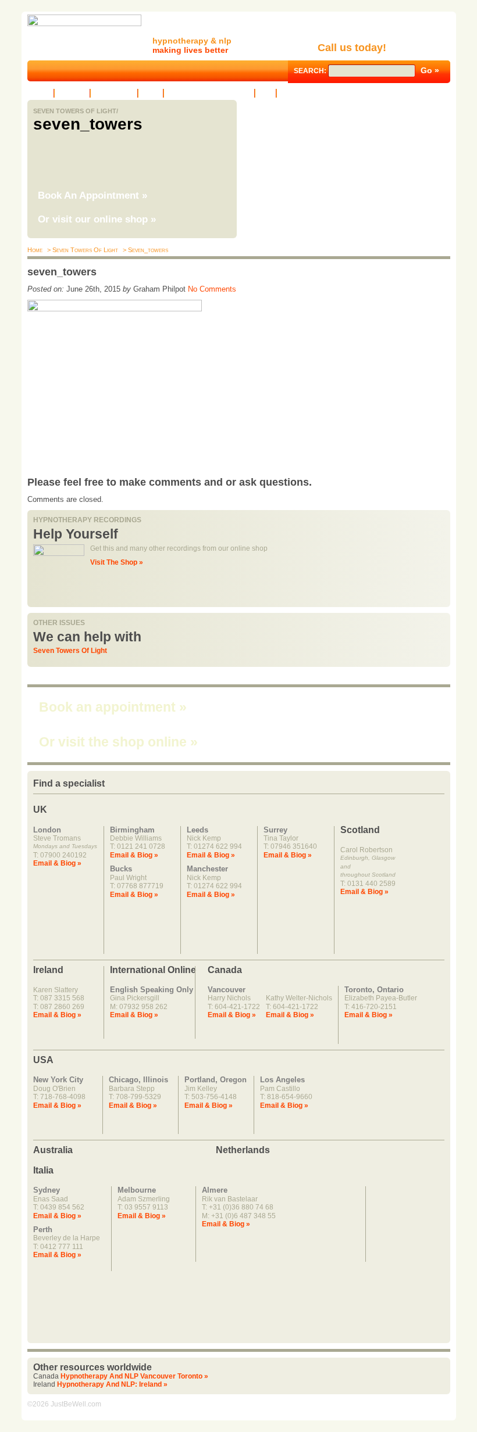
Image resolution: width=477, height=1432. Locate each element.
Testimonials (114, 93)
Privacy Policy (302, 93)
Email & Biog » (57, 863)
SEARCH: (311, 71)
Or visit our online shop (97, 219)
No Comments (212, 289)
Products (72, 93)
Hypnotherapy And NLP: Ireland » (112, 1384)
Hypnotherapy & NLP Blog (209, 93)
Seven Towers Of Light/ (75, 110)
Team (150, 93)
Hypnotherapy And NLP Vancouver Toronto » (134, 1376)
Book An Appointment (92, 195)
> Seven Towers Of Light (81, 249)
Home (40, 93)
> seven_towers (144, 249)
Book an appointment (113, 707)
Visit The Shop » (116, 562)
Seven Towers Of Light (70, 651)
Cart (265, 93)
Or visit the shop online (118, 741)
